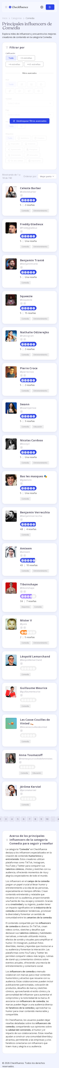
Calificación (10, 53)
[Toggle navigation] (6, 7)
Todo (11, 58)
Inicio (4, 18)
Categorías (16, 18)
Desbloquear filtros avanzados (31, 121)
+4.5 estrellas (33, 64)
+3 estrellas (26, 57)
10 (47, 819)
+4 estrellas (14, 64)
